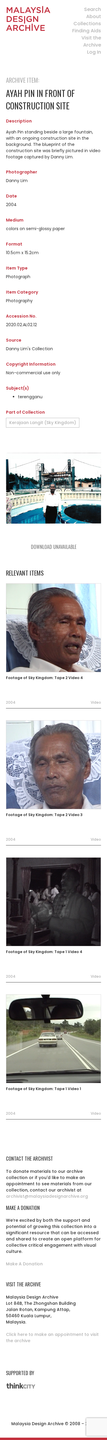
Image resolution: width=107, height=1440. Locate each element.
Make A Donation (24, 1264)
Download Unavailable (53, 546)
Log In (94, 52)
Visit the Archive (91, 41)
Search (92, 9)
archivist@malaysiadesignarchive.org (47, 1196)
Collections (87, 23)
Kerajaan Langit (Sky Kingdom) (42, 423)
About (93, 16)
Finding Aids (86, 30)
